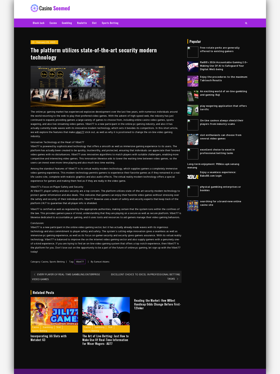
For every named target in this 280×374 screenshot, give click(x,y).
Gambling (67, 23)
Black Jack (38, 23)
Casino (53, 23)
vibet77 (80, 132)
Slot (94, 23)
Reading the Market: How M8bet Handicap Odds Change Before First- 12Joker (157, 304)
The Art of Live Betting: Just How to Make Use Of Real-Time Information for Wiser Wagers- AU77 (105, 339)
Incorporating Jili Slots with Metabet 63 (48, 338)
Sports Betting (110, 23)
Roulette (82, 23)
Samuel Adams (101, 261)
